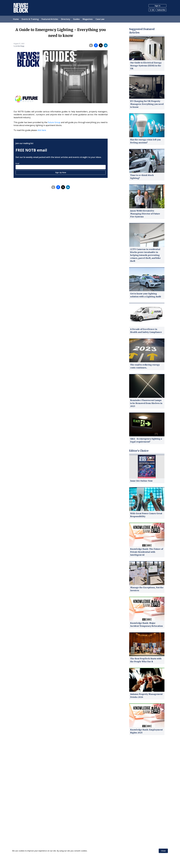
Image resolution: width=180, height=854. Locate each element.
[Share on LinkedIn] (106, 45)
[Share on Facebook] (96, 45)
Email (17, 163)
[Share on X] (101, 45)
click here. (41, 130)
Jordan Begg (20, 46)
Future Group (54, 122)
